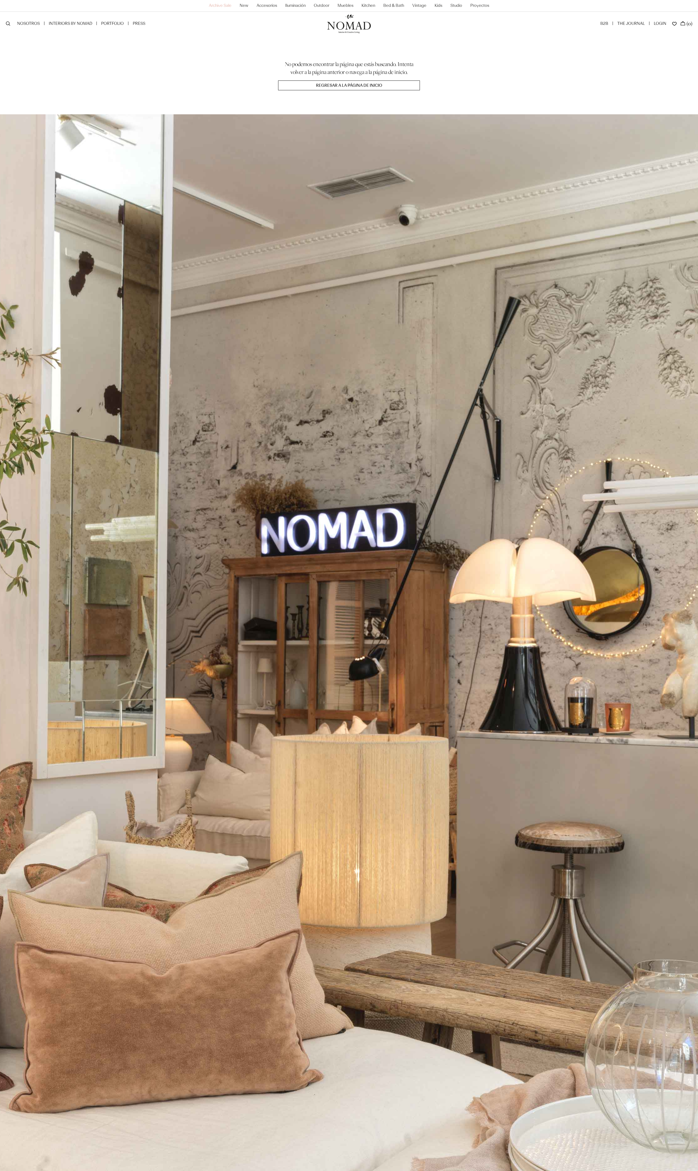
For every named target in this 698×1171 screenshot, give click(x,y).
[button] (8, 24)
